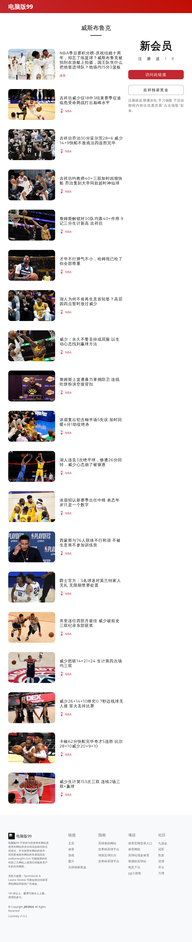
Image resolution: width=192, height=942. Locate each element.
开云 (161, 867)
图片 (71, 861)
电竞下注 (134, 867)
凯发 (161, 855)
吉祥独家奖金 (156, 89)
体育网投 (134, 849)
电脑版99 (20, 6)
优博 (161, 861)
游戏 (71, 855)
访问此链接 (156, 74)
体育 (63, 76)
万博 (161, 873)
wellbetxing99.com (19, 858)
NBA (68, 111)
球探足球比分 (107, 855)
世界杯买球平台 (108, 849)
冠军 (161, 849)
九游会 (162, 843)
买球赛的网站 (107, 843)
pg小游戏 (134, 873)
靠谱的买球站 (137, 861)
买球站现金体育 (138, 855)
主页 (71, 843)
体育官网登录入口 (140, 843)
